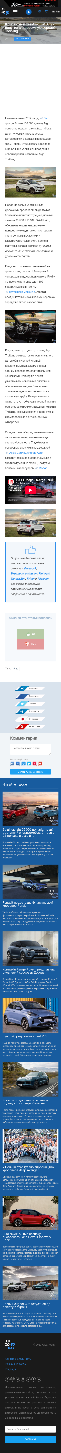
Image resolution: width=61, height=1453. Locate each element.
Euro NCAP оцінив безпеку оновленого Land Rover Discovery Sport (27, 1237)
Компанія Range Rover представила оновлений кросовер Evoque (29, 971)
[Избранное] (46, 12)
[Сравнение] (39, 12)
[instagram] (12, 1379)
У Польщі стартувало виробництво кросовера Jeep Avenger (28, 1169)
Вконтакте (17, 574)
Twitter (30, 579)
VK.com (12, 764)
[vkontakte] (39, 1379)
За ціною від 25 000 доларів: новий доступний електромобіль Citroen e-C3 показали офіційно (29, 832)
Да (33, 634)
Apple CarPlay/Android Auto (26, 453)
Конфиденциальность (18, 1359)
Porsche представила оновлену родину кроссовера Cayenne (26, 1102)
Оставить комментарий (30, 771)
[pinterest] (23, 1379)
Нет (33, 644)
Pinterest (44, 574)
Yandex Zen (18, 579)
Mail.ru (23, 764)
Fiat (46, 118)
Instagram (31, 574)
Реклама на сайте (15, 1364)
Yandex (35, 764)
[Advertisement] (30, 80)
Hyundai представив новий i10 (24, 1036)
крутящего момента (22, 292)
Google (40, 764)
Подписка (30, 1439)
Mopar (43, 468)
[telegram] (28, 1379)
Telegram (42, 579)
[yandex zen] (33, 1379)
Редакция (10, 1369)
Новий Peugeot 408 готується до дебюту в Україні (26, 1306)
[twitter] (18, 1379)
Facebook (30, 568)
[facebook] (7, 1379)
